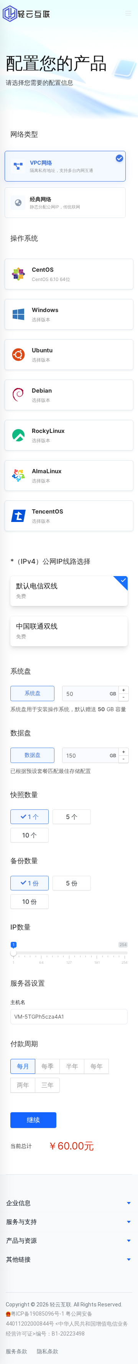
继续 (33, 1120)
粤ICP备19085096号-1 (38, 1314)
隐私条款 (47, 1351)
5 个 (71, 817)
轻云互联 (26, 13)
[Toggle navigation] (128, 13)
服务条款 (16, 1351)
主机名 (17, 1002)
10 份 (29, 901)
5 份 (71, 883)
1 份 (33, 883)
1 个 (33, 817)
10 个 (29, 835)
